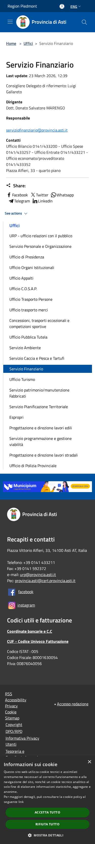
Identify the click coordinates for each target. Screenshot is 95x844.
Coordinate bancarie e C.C (29, 631)
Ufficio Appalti (21, 278)
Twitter (42, 195)
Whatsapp (65, 195)
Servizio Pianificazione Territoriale (38, 407)
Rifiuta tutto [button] (47, 824)
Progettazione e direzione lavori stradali (43, 455)
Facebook (20, 195)
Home (11, 43)
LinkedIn (45, 201)
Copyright (14, 724)
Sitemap (12, 718)
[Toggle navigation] (10, 22)
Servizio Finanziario (26, 369)
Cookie (10, 712)
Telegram (22, 201)
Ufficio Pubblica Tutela (28, 337)
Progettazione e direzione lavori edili (40, 428)
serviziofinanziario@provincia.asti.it (37, 130)
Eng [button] (73, 6)
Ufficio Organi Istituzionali (31, 267)
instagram (26, 605)
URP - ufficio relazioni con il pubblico (40, 236)
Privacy (11, 706)
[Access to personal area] (62, 6)
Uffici (28, 43)
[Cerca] (84, 22)
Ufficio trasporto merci (28, 310)
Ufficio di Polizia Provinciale (32, 466)
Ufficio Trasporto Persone (30, 299)
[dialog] (47, 800)
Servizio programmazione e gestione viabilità (40, 441)
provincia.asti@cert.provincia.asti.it (45, 581)
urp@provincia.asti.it (38, 574)
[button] (47, 835)
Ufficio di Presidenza (26, 257)
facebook (25, 592)
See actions (14, 213)
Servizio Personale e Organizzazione (40, 246)
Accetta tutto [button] (47, 812)
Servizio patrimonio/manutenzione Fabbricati (39, 393)
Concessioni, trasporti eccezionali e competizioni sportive (39, 323)
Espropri (16, 417)
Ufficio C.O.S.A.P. (23, 289)
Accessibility (15, 700)
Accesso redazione (72, 704)
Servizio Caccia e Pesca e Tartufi (36, 358)
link (21, 802)
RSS (8, 694)
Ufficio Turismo (22, 379)
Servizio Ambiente (25, 348)
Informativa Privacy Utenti (22, 741)
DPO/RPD (14, 731)
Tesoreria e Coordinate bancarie (23, 754)
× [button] (89, 762)
